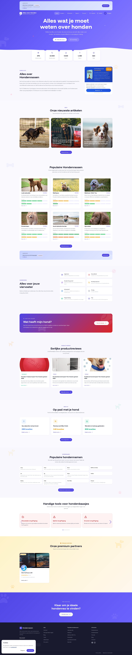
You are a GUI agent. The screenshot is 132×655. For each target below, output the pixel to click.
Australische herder (72, 639)
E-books (93, 635)
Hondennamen (95, 632)
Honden (62, 13)
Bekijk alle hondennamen (65, 490)
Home (57, 13)
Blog (45, 635)
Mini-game (46, 642)
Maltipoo (70, 632)
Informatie (69, 13)
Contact (45, 630)
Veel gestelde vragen (48, 632)
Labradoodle (70, 630)
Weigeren (22, 650)
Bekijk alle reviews (65, 392)
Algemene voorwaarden (107, 652)
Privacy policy (98, 652)
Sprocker (69, 642)
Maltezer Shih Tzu (71, 635)
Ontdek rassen (65, 614)
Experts (77, 13)
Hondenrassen (95, 630)
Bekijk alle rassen (61, 39)
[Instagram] (94, 642)
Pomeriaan (70, 637)
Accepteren (30, 650)
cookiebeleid (13, 647)
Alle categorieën (65, 439)
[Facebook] (92, 642)
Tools (45, 637)
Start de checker (100, 323)
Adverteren (105, 5)
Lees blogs (74, 39)
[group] (34, 133)
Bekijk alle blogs (65, 152)
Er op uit (84, 13)
